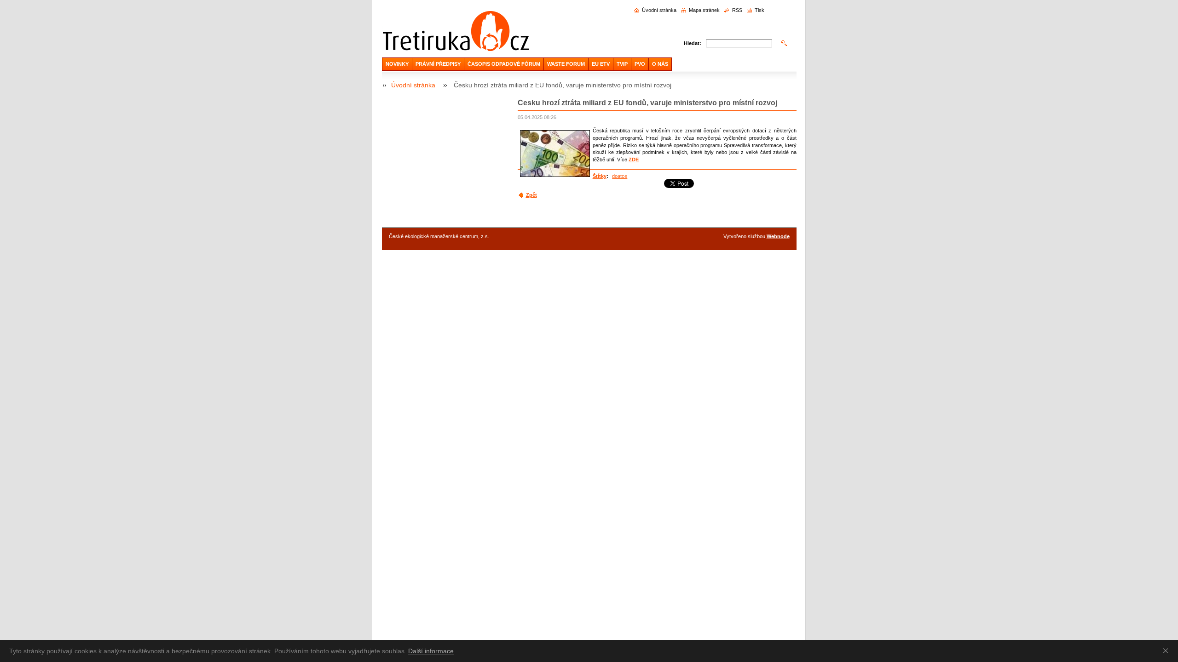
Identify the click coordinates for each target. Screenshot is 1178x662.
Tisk (759, 10)
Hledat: (692, 43)
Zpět (531, 195)
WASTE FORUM (566, 64)
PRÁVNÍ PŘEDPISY (438, 64)
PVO (640, 64)
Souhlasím (1167, 650)
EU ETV (601, 64)
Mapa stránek (704, 10)
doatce (619, 176)
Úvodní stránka (659, 10)
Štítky (599, 176)
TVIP (622, 64)
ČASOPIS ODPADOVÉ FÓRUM (504, 64)
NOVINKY (397, 64)
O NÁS (660, 64)
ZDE (634, 159)
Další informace (431, 651)
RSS (737, 10)
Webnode (778, 236)
